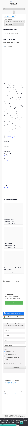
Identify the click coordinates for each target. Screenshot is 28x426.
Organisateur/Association (12, 357)
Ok (21, 422)
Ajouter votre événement (12, 303)
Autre (7, 359)
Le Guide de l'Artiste (10, 384)
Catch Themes (21, 416)
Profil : (5, 349)
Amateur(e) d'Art (10, 351)
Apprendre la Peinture (10, 382)
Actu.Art (13, 4)
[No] (17, 425)
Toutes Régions (9, 19)
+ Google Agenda (10, 136)
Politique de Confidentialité (8, 425)
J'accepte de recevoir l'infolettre (14, 363)
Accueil (7, 16)
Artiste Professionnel (11, 354)
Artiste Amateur (10, 353)
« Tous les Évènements (10, 29)
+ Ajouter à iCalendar (11, 137)
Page (12, 16)
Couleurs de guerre (9, 219)
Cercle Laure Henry (9, 188)
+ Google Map (11, 192)
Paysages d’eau (8, 243)
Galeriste (8, 356)
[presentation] (13, 210)
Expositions (6, 156)
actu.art (6, 161)
